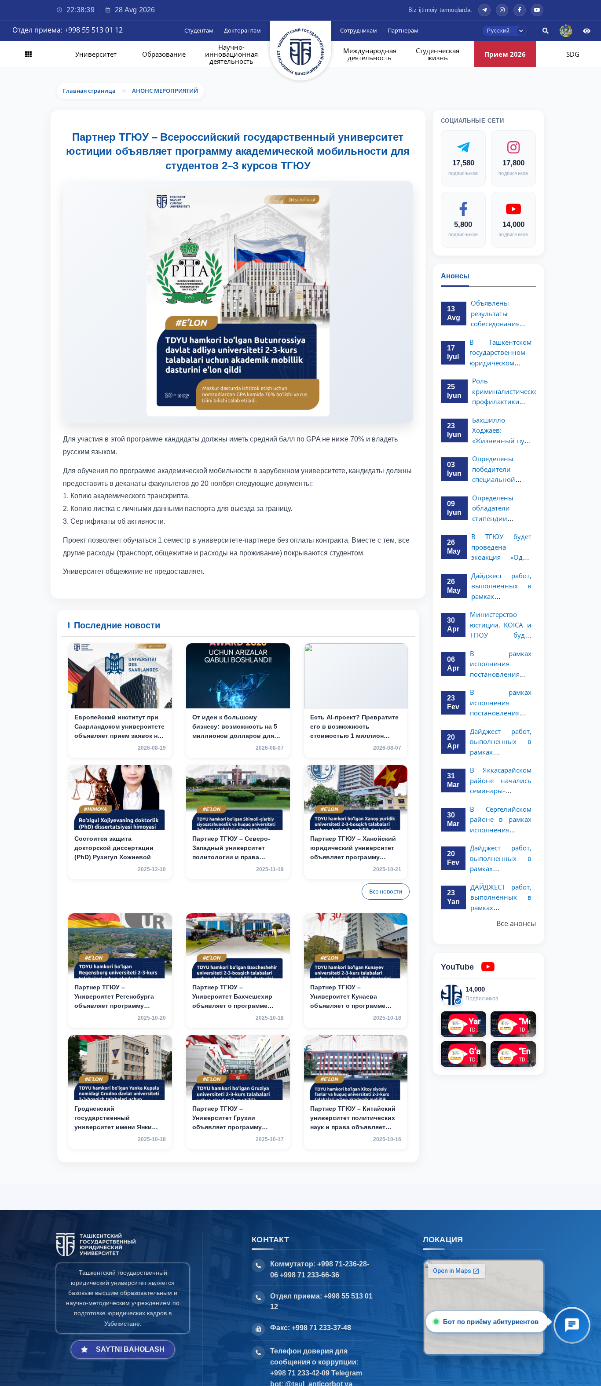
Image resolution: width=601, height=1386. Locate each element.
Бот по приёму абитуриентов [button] (490, 1321)
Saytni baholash (130, 1349)
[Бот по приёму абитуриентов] (572, 1325)
